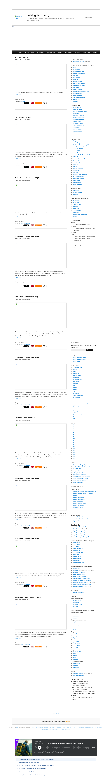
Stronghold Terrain (78, 131)
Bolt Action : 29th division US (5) (27, 297)
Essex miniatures (77, 151)
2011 (74, 451)
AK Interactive (76, 69)
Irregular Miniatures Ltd (79, 159)
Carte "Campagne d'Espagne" (81, 537)
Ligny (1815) (76, 554)
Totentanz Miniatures (78, 178)
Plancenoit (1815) (77, 550)
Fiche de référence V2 (78, 592)
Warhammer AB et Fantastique (81, 403)
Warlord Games (77, 135)
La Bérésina (76, 616)
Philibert (75, 216)
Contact (95, 52)
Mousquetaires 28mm (78, 415)
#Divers (23, 101)
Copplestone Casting (78, 115)
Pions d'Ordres (77, 509)
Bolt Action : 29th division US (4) (27, 357)
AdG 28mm (77, 52)
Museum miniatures (78, 168)
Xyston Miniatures (77, 184)
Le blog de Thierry (38, 15)
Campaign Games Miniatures (80, 147)
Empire (75, 369)
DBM (74, 401)
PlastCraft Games (77, 89)
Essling (75, 636)
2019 (74, 435)
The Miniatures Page (78, 61)
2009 (74, 455)
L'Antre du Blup (77, 204)
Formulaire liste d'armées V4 (80, 519)
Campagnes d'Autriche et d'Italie (81, 578)
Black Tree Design (77, 109)
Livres (74, 417)
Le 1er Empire (40, 52)
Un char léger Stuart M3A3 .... (26, 418)
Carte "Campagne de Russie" (80, 533)
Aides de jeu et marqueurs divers (82, 580)
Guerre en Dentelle (78, 395)
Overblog (67, 721)
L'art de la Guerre (77, 367)
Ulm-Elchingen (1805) (78, 562)
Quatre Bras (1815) (78, 548)
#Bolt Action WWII (25, 223)
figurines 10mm (77, 375)
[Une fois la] (41, 267)
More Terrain (76, 87)
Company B (76, 113)
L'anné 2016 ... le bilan (23, 117)
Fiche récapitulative (78, 586)
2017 (74, 439)
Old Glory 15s (76, 170)
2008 (74, 456)
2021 (74, 431)
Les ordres (75, 606)
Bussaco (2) (76, 626)
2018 (74, 437)
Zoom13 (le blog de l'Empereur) (81, 476)
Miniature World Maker (79, 85)
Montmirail (75, 665)
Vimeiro (75, 630)
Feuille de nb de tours (79, 574)
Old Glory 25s (76, 127)
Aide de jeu (76, 602)
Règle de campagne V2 (79, 531)
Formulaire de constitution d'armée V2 (83, 527)
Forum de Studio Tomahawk (80, 478)
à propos (60, 752)
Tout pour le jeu (77, 471)
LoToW (74, 413)
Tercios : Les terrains (78, 505)
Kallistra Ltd (76, 190)
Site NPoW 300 (77, 469)
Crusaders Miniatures (78, 117)
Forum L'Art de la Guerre (79, 480)
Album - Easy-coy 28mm (79, 359)
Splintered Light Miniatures (80, 174)
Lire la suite (18, 94)
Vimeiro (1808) (76, 560)
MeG (74, 405)
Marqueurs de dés (77, 604)
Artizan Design (77, 107)
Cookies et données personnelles (50, 729)
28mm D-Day (86, 52)
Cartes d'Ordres (77, 511)
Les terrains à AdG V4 (79, 517)
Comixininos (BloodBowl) (80, 111)
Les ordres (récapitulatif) (79, 572)
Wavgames (75, 212)
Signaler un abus (66, 727)
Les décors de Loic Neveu (80, 214)
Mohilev (75, 618)
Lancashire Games (78, 163)
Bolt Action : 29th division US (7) (27, 178)
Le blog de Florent (78, 473)
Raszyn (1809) (76, 544)
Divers (74, 371)
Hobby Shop (76, 202)
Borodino (75, 614)
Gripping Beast (77, 121)
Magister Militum (77, 192)
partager (50, 752)
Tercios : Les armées (78, 497)
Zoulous (75, 389)
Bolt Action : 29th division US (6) (27, 236)
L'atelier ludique (77, 210)
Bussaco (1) (76, 624)
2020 (74, 433)
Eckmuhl (75, 634)
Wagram (75, 638)
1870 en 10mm (76, 397)
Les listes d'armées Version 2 (80, 582)
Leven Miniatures (77, 81)
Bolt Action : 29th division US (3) (27, 478)
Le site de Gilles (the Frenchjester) (82, 467)
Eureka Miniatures (77, 153)
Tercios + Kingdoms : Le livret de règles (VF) (85, 491)
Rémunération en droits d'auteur (85, 727)
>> (58, 713)
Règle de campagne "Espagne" (81, 535)
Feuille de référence (78, 501)
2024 (74, 425)
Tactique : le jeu (77, 600)
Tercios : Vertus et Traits (79, 503)
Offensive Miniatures (78, 125)
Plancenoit (75, 659)
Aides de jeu (76, 529)
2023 (74, 427)
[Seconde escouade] (41, 388)
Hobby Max (76, 200)
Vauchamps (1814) (77, 558)
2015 (74, 443)
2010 (74, 453)
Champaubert (76, 663)
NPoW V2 (75, 570)
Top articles (52, 727)
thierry (17, 727)
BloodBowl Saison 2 (78, 675)
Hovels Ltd (75, 79)
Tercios (60, 52)
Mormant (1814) (77, 556)
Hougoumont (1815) (78, 552)
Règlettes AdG (76, 521)
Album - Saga (76, 361)
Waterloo (75, 655)
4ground (75, 67)
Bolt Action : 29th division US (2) (27, 538)
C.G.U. (74, 727)
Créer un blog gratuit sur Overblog (40, 727)
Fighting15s (76, 157)
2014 (74, 445)
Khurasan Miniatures (78, 161)
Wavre (74, 657)
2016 (74, 441)
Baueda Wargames (78, 143)
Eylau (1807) (76, 642)
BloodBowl (76, 399)
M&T (74, 419)
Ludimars (75, 206)
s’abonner (40, 752)
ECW (74, 391)
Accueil (20, 52)
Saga (74, 385)
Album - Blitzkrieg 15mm (79, 357)
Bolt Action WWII (51, 52)
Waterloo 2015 (68, 52)
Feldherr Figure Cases (79, 73)
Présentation (76, 409)
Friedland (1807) (77, 644)
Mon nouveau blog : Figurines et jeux (83, 465)
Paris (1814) (76, 546)
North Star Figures (78, 123)
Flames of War (76, 407)
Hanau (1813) (76, 648)
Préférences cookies (65, 729)
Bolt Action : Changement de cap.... (28, 597)
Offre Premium (98, 727)
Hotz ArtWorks (76, 77)
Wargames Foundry (78, 133)
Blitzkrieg (75, 411)
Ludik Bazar (76, 208)
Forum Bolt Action (78, 482)
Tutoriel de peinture (78, 673)
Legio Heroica (76, 164)
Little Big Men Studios (79, 83)
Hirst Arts (75, 75)
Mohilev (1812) (76, 542)
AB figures (75, 141)
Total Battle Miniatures (79, 97)
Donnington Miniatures (79, 149)
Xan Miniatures (77, 182)
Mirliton (75, 166)
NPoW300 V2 (76, 568)
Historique (75, 383)
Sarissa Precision (77, 93)
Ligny (74, 653)
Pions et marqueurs (78, 507)
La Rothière (76, 667)
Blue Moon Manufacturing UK (81, 145)
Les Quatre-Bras (77, 651)
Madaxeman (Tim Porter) (79, 474)
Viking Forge (76, 180)
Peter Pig (75, 172)
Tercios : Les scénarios (79, 499)
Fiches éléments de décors (80, 576)
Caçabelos (75, 622)
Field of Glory (76, 381)
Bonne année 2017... (22, 57)
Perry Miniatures (77, 129)
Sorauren (75, 628)
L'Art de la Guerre (29, 52)
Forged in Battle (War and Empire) (82, 155)
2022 (74, 429)
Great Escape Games (78, 119)
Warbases (75, 101)
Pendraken (75, 194)
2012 (74, 449)
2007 (74, 458)
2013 (74, 447)
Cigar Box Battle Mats (78, 71)
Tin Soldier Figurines (78, 176)
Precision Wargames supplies (81, 91)
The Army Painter (77, 95)
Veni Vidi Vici (76, 99)
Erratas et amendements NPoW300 (82, 584)
